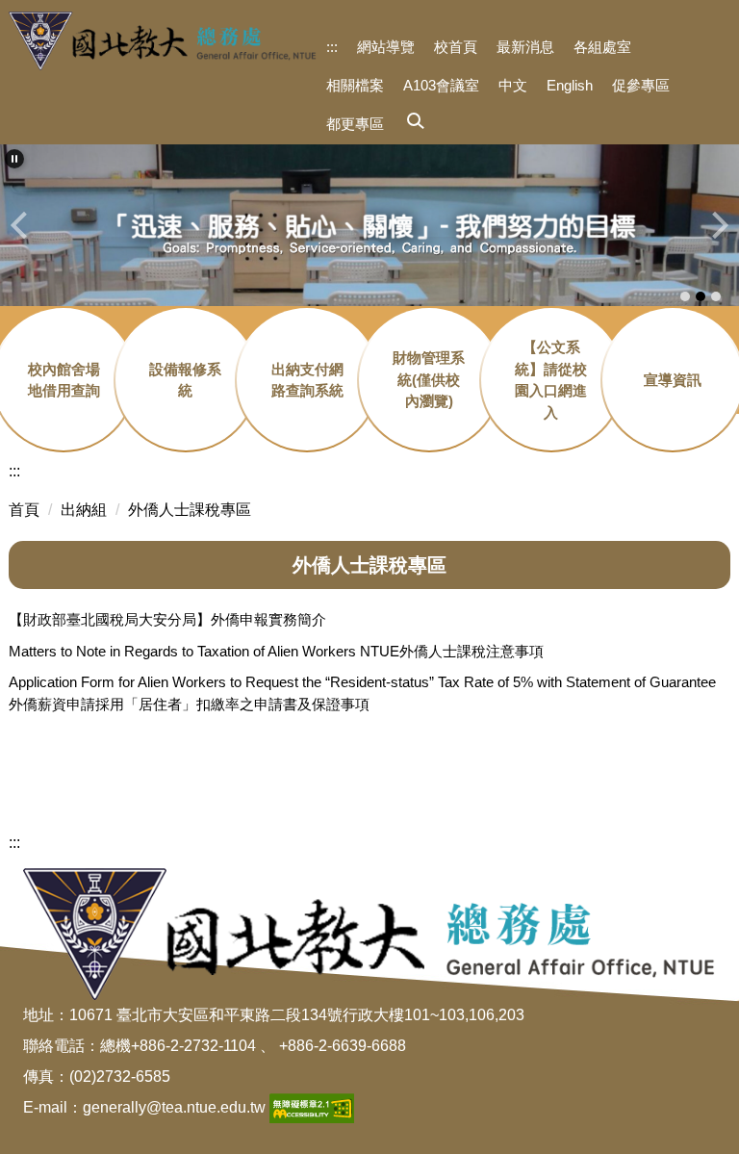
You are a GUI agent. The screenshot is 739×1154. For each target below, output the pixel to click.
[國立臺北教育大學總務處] (163, 41)
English (570, 85)
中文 (512, 85)
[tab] (685, 296)
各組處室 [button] (602, 46)
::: (332, 46)
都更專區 (355, 123)
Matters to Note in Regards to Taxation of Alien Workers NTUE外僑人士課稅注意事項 (276, 651)
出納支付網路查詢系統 (307, 380)
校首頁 (455, 46)
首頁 (24, 509)
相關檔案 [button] (355, 85)
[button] (400, 122)
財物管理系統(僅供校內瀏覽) (429, 379)
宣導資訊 (672, 380)
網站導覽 (386, 46)
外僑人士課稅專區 (189, 509)
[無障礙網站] (311, 1107)
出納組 (84, 509)
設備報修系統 (185, 380)
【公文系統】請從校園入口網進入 (551, 380)
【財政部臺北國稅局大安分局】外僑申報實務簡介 (167, 619)
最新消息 (525, 46)
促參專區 (641, 85)
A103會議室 (441, 85)
